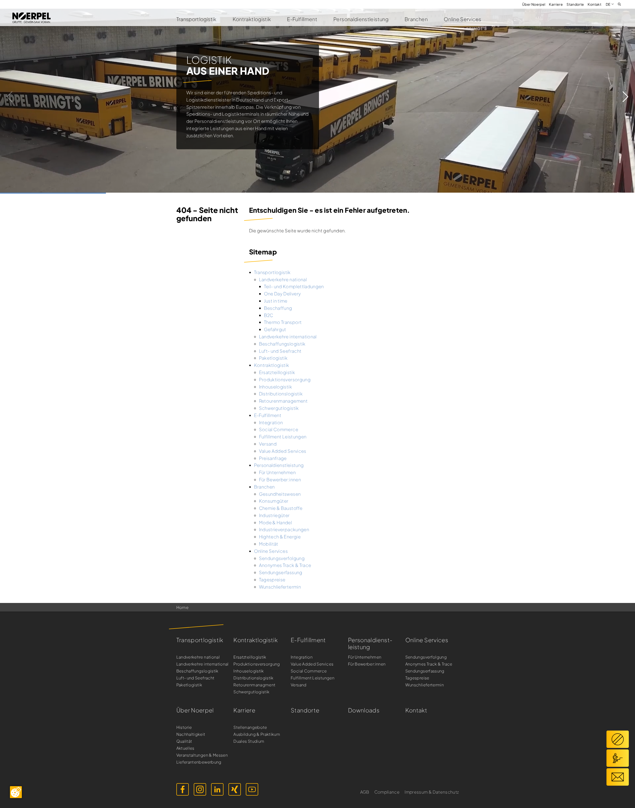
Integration (302, 657)
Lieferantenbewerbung (199, 762)
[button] (625, 96)
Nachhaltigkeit (190, 734)
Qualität (184, 741)
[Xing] (234, 789)
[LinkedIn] (217, 789)
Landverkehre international (202, 664)
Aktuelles (185, 748)
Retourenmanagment (254, 684)
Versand (299, 684)
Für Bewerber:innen (366, 664)
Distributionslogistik (253, 677)
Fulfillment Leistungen (312, 677)
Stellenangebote (250, 727)
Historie (184, 727)
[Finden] (619, 3)
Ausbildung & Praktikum (256, 734)
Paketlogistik (189, 684)
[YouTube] (252, 789)
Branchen (416, 19)
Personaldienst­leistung (370, 643)
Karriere (556, 4)
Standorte (575, 4)
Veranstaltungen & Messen (202, 755)
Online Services (462, 19)
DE (608, 4)
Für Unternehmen (364, 657)
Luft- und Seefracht (195, 677)
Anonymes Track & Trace (428, 664)
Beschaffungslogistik (197, 670)
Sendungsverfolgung (426, 657)
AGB (364, 792)
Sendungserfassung (424, 670)
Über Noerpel (533, 4)
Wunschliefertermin (424, 684)
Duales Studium (248, 741)
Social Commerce (309, 670)
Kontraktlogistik (252, 19)
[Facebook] (182, 789)
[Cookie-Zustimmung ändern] (16, 792)
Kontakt (594, 4)
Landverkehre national (198, 657)
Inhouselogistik (248, 670)
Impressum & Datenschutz (432, 792)
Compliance (387, 792)
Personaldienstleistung (360, 19)
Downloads (364, 710)
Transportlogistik (196, 19)
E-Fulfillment (302, 19)
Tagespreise (417, 677)
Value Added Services (312, 664)
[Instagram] (200, 789)
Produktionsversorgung (256, 664)
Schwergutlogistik (251, 691)
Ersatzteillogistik (249, 657)
